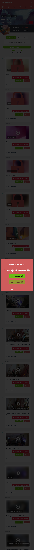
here (12, 289)
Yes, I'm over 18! (17, 276)
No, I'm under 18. (17, 282)
